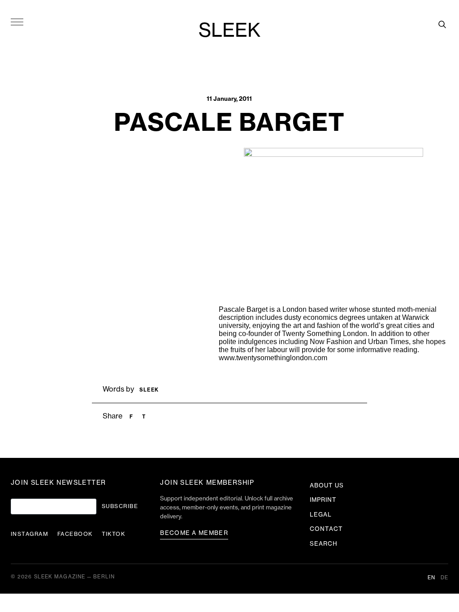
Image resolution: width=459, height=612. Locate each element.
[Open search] (442, 24)
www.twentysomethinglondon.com (273, 358)
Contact (326, 529)
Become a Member (194, 533)
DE (444, 577)
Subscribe (120, 506)
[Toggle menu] (17, 21)
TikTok (114, 534)
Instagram (29, 534)
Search (324, 544)
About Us (327, 485)
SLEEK (229, 31)
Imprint (323, 500)
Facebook (75, 534)
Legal (321, 514)
